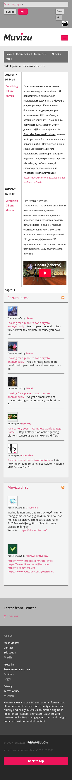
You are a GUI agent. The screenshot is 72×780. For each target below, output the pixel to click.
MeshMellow (11, 643)
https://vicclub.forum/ (33, 530)
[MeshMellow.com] (37, 742)
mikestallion (27, 455)
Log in (10, 11)
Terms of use (12, 691)
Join (22, 11)
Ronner (29, 353)
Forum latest (18, 297)
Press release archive (17, 669)
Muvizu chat (18, 487)
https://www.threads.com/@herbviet (30, 560)
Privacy (8, 686)
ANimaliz (30, 388)
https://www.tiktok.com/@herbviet (29, 564)
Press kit (9, 664)
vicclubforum (32, 507)
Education (10, 652)
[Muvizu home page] (18, 36)
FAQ (8, 59)
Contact (8, 647)
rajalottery (26, 423)
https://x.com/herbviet (21, 568)
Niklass (29, 318)
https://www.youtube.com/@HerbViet (31, 571)
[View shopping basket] (65, 23)
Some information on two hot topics (30, 460)
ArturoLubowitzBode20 (37, 556)
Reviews (9, 674)
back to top (36, 761)
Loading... (14, 616)
